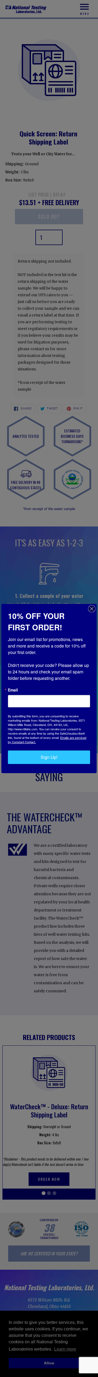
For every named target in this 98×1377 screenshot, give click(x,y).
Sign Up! (49, 757)
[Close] (91, 608)
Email (13, 690)
